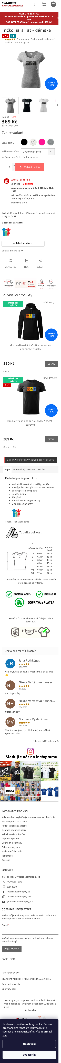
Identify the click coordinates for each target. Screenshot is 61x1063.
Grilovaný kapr (9, 989)
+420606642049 (14, 882)
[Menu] (53, 4)
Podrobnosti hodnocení (43, 39)
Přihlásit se (11, 949)
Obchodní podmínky (12, 843)
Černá (6, 371)
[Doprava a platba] (31, 602)
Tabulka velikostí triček (13, 834)
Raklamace (7, 856)
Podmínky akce (19, 202)
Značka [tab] (41, 469)
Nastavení (29, 1044)
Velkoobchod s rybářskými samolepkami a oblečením (29, 817)
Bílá (14, 447)
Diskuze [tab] (31, 469)
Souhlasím (29, 1055)
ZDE (34, 621)
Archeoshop (31, 1010)
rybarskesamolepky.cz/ (19, 896)
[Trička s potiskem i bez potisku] (39, 1018)
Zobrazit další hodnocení (45, 741)
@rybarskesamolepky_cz (20, 901)
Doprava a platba (10, 838)
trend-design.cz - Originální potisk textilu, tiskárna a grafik (30, 1005)
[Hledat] (35, 4)
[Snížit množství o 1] (13, 169)
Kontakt (6, 860)
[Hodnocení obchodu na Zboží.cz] (21, 1018)
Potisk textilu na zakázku (14, 826)
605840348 (12, 887)
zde (5, 1035)
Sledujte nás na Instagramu (31, 757)
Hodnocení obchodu (12, 851)
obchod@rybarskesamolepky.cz (23, 877)
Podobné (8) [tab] (19, 469)
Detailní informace (11, 250)
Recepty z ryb (12, 1000)
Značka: (17, 42)
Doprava (25, 1000)
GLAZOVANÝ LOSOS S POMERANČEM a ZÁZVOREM (26, 979)
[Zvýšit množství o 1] (13, 165)
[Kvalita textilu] (30, 594)
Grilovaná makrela (11, 984)
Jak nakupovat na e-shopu (15, 821)
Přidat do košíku (32, 167)
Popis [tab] (7, 469)
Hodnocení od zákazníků (43, 1000)
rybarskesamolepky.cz (18, 891)
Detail (51, 363)
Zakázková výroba (11, 847)
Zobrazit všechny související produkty (30, 459)
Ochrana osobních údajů (14, 830)
